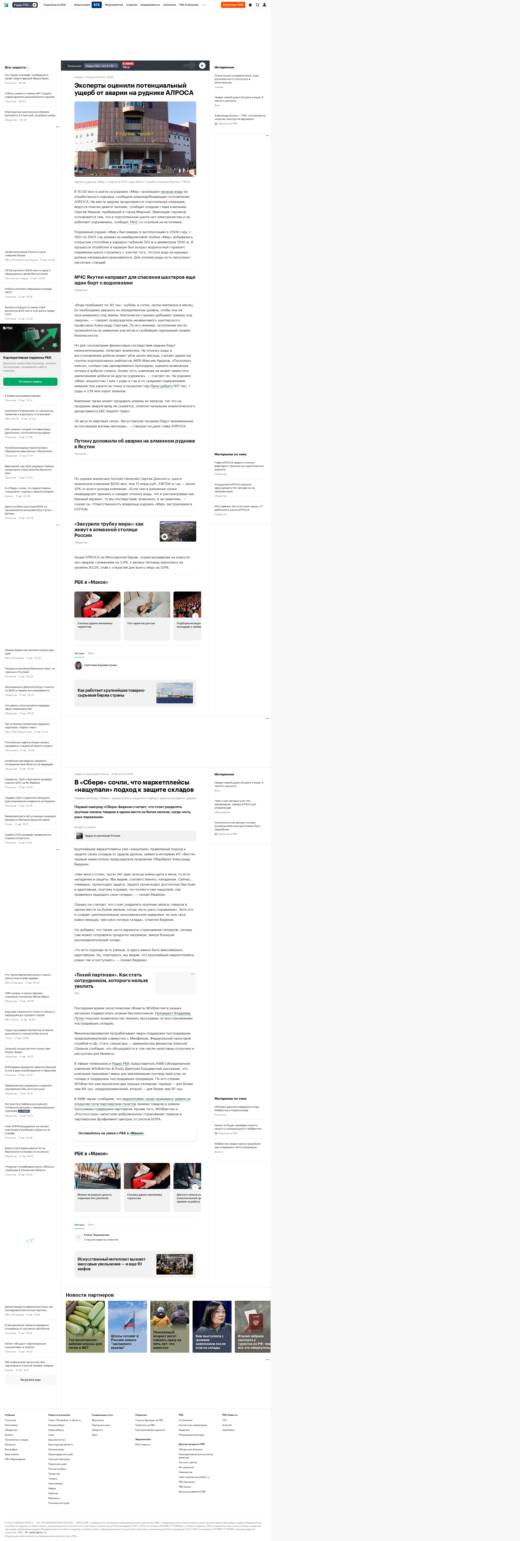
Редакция (184, 1429)
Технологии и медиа (16, 278)
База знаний (12, 1454)
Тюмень (52, 1478)
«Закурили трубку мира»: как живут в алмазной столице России (109, 530)
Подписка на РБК (145, 1425)
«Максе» (137, 1133)
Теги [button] (91, 653)
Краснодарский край (60, 1454)
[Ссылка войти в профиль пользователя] (264, 4)
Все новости (15, 67)
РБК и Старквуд (14, 982)
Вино (217, 105)
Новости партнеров (90, 1295)
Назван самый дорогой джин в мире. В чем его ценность (238, 98)
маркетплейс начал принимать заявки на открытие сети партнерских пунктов (132, 1101)
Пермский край (57, 1464)
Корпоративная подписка (150, 1429)
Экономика (11, 750)
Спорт (8, 824)
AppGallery (228, 1429)
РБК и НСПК (12, 418)
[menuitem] (54, 5)
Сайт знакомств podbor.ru (194, 1476)
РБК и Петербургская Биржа (21, 259)
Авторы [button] (79, 653)
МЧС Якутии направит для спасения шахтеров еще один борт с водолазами (134, 280)
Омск (51, 1434)
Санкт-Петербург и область (64, 1420)
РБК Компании (187, 1481)
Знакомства (185, 1472)
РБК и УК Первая (14, 658)
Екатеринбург (56, 1425)
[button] (250, 5)
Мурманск (54, 1498)
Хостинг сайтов (188, 1462)
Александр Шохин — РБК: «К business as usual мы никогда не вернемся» (240, 116)
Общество (11, 119)
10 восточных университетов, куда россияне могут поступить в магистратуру (236, 78)
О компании (186, 1420)
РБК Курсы (185, 1486)
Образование (222, 812)
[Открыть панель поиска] (257, 4)
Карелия (53, 1493)
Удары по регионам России (91, 774)
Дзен (95, 1434)
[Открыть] (30, 5)
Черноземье (55, 1483)
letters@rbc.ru (37, 1532)
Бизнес (9, 496)
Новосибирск (56, 1429)
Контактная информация (193, 1425)
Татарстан (54, 1473)
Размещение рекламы (191, 1434)
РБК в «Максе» (91, 582)
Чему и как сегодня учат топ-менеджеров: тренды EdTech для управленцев (235, 804)
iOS (224, 1420)
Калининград (55, 1449)
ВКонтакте (98, 1420)
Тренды (218, 86)
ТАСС (133, 221)
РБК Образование (15, 1459)
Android (227, 1425)
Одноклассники (101, 1425)
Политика (10, 82)
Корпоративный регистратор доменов (196, 1455)
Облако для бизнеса (190, 1449)
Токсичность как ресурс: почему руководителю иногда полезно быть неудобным (237, 825)
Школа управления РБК (192, 1491)
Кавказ (52, 1488)
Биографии (11, 1449)
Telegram (97, 1429)
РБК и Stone (11, 1019)
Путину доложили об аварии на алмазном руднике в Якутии (134, 444)
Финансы (10, 1444)
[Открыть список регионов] (250, 5)
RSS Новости (143, 1444)
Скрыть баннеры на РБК (149, 1420)
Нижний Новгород (59, 1459)
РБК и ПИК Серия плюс (18, 731)
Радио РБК (21, 5)
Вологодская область (60, 1444)
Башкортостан (56, 1439)
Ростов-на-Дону (57, 1468)
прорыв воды (172, 191)
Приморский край (58, 1502)
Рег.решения (186, 1467)
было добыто (162, 385)
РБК (76, 993)
